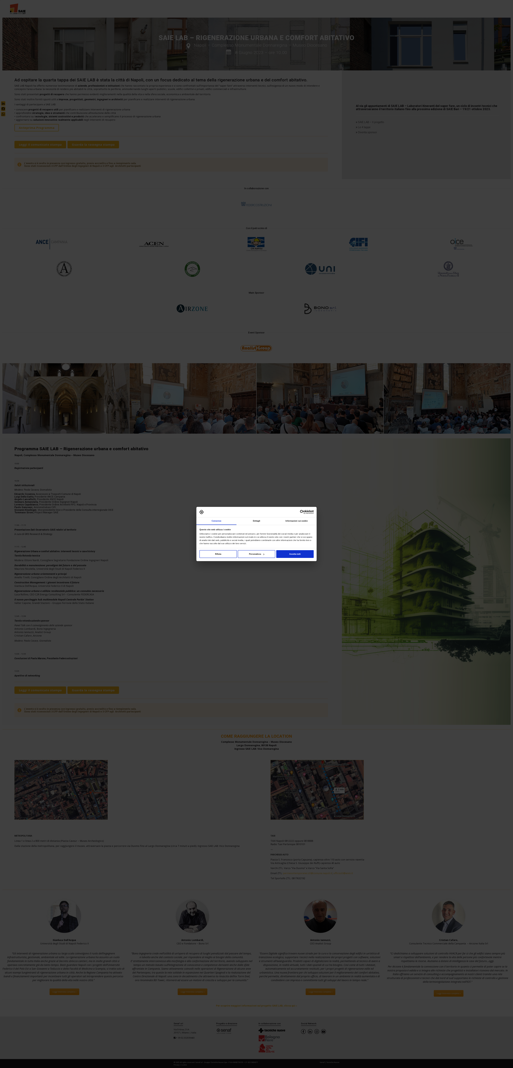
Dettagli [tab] (256, 521)
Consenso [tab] (216, 521)
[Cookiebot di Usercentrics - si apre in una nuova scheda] (302, 512)
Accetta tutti (295, 554)
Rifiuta (218, 554)
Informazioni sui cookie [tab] (296, 521)
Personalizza (255, 554)
